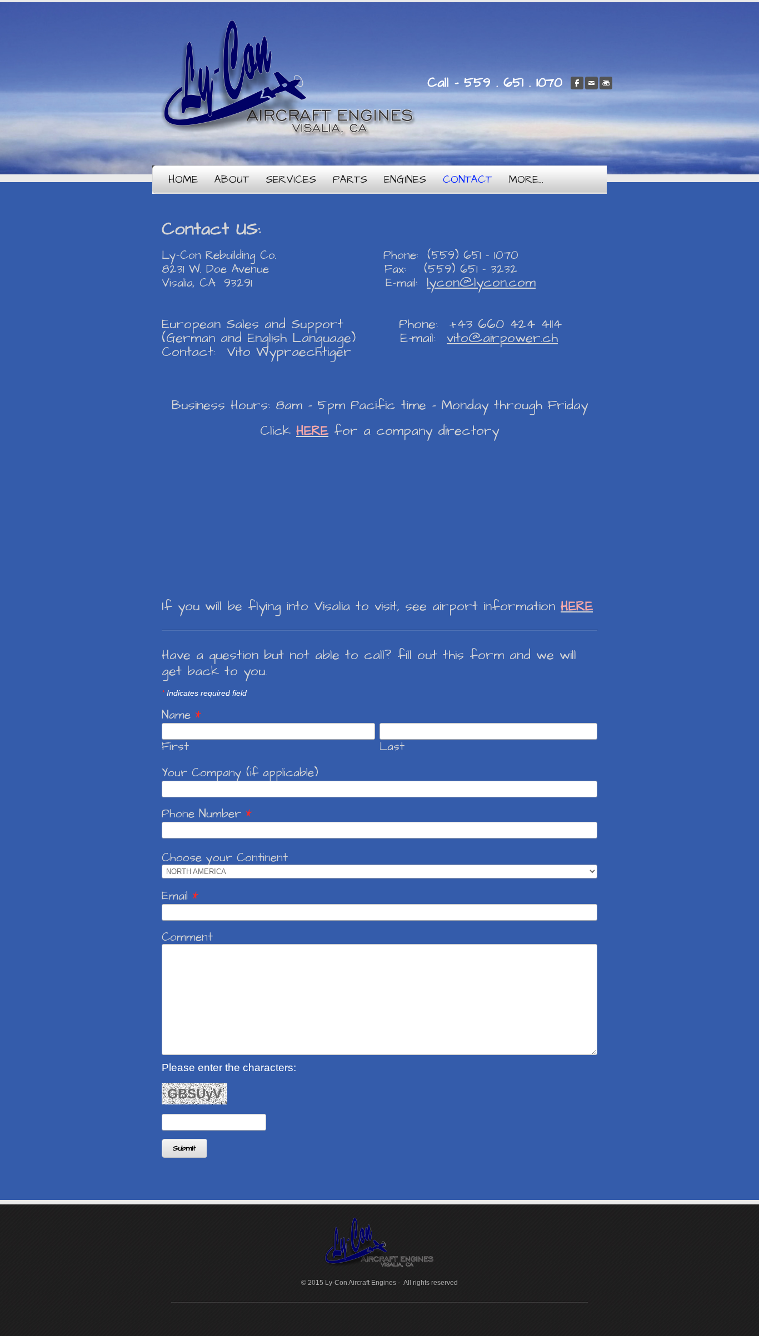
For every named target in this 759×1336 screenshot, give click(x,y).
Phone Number (207, 814)
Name (181, 715)
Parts (350, 179)
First (175, 747)
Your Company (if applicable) (240, 773)
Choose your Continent (225, 858)
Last (392, 747)
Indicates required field (204, 693)
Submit (184, 1148)
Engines (405, 179)
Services (291, 179)
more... (525, 179)
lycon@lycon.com (481, 282)
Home (183, 179)
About (231, 179)
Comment (187, 937)
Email (180, 896)
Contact (467, 179)
